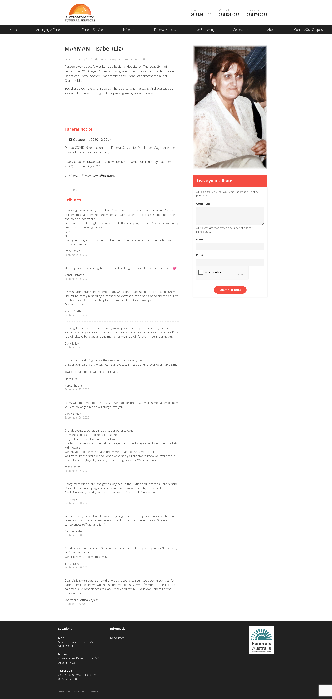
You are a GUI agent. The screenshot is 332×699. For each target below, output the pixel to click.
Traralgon (253, 10)
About (271, 29)
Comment (203, 203)
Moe (194, 10)
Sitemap (94, 691)
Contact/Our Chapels (308, 29)
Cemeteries (241, 29)
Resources (117, 638)
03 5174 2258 (257, 14)
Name (200, 239)
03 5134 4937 (229, 14)
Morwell (224, 10)
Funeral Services (93, 29)
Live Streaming (204, 29)
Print (74, 190)
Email (200, 255)
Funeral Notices (165, 29)
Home (13, 29)
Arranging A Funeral (49, 29)
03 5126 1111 (201, 14)
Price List (129, 29)
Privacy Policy (64, 691)
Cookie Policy (80, 691)
